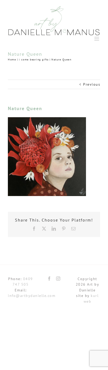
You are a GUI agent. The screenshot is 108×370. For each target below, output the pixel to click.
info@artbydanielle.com (31, 295)
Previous (91, 84)
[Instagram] (58, 278)
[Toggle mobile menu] (97, 39)
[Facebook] (49, 278)
